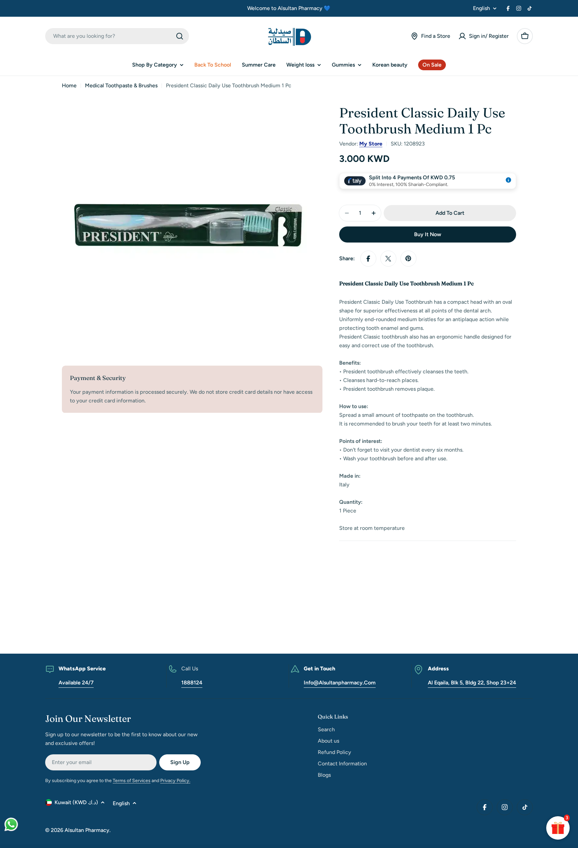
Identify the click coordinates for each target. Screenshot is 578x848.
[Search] (180, 36)
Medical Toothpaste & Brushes (121, 85)
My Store (370, 143)
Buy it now (427, 234)
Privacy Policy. (175, 780)
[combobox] (117, 36)
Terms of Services (132, 780)
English (481, 8)
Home (69, 85)
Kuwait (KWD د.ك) (76, 802)
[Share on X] (388, 259)
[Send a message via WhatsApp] (11, 824)
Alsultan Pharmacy (87, 830)
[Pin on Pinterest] (408, 259)
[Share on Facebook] (368, 259)
